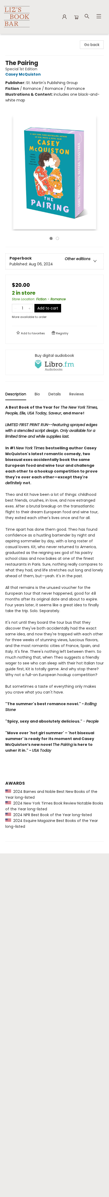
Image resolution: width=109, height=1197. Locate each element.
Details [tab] (54, 394)
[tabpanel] (54, 623)
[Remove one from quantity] (15, 308)
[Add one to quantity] (29, 308)
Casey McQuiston (23, 74)
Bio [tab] (37, 394)
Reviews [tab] (76, 394)
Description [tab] (15, 394)
